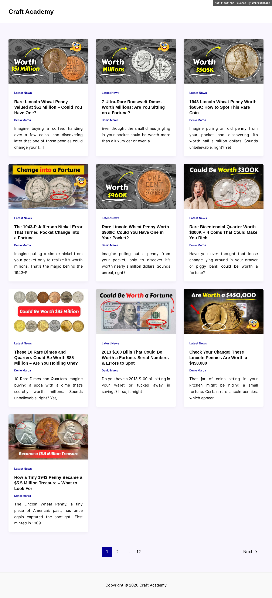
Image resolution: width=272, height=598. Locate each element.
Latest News (23, 92)
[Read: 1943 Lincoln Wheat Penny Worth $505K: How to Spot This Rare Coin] (224, 61)
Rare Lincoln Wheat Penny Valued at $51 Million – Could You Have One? (48, 107)
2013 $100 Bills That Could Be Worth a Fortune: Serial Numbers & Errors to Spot (135, 357)
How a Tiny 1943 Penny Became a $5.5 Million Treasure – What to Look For (48, 483)
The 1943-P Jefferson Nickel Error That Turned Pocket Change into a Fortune (48, 232)
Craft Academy (31, 11)
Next (250, 551)
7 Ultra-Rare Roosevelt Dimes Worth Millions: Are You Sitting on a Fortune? (133, 107)
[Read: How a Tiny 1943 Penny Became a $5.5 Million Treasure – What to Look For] (48, 436)
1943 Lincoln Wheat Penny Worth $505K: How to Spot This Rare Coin (222, 107)
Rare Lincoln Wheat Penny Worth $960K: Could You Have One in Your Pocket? (135, 232)
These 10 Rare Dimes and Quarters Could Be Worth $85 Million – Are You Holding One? (46, 357)
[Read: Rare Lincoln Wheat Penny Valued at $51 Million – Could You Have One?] (48, 61)
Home (254, 11)
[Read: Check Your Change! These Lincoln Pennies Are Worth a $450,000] (224, 311)
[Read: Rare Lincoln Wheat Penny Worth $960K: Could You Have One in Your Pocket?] (136, 186)
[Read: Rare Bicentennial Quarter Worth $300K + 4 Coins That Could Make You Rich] (224, 186)
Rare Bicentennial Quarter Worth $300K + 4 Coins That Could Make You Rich (223, 232)
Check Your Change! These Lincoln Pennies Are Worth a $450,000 (218, 357)
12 (138, 551)
